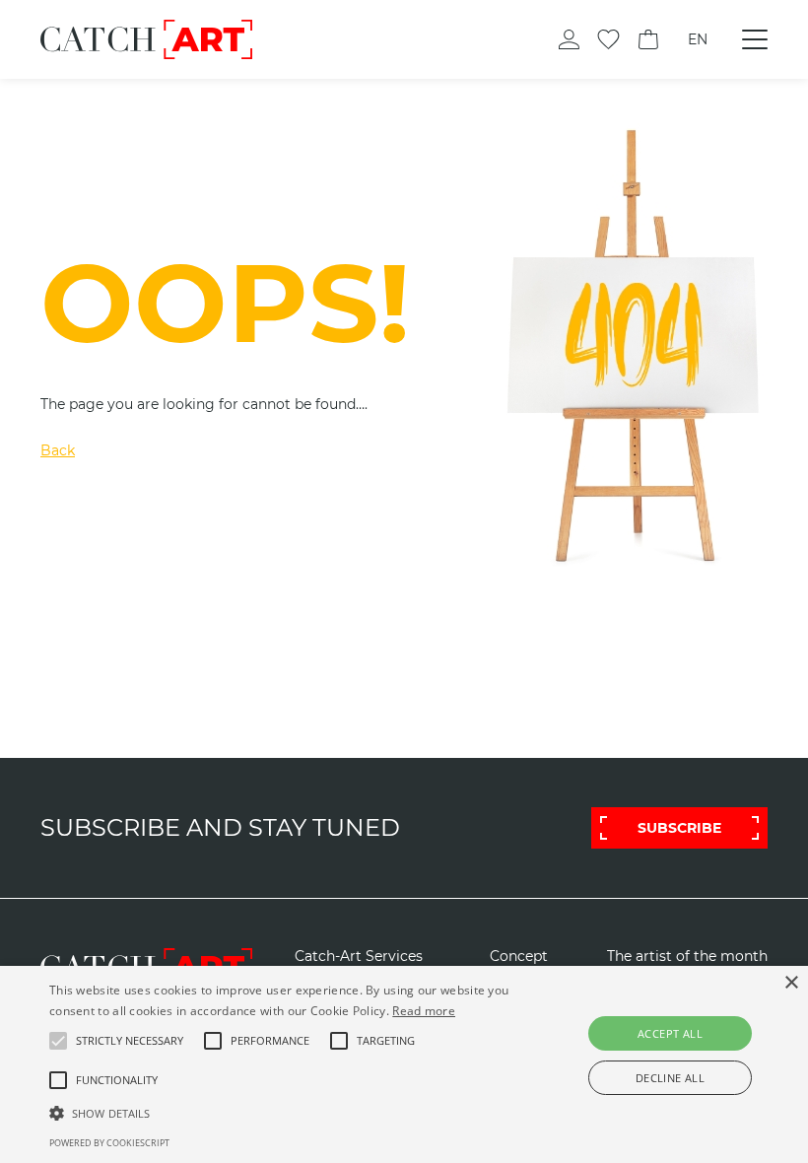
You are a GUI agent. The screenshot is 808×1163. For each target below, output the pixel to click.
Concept (519, 956)
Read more (423, 1010)
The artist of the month (687, 956)
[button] (129, 1040)
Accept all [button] (670, 1033)
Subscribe (679, 828)
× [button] (790, 983)
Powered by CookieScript (109, 1142)
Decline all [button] (670, 1077)
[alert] (404, 1064)
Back (57, 450)
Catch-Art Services (359, 956)
